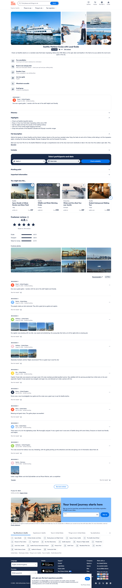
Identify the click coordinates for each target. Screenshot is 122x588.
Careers (89, 566)
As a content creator (102, 566)
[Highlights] (109, 118)
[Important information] (109, 174)
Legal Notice (61, 566)
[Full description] (109, 134)
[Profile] (108, 2)
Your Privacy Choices (63, 571)
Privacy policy (61, 568)
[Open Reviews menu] (109, 285)
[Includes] (109, 150)
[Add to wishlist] (32, 185)
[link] (22, 197)
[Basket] (95, 2)
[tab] (20, 533)
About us (89, 563)
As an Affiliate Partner (102, 568)
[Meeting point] (109, 169)
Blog (88, 568)
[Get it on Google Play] (47, 564)
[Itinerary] (109, 113)
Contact (60, 563)
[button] (65, 49)
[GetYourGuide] (13, 3)
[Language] (102, 2)
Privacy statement (15, 525)
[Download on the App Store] (47, 571)
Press (88, 571)
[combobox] (34, 3)
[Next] (110, 198)
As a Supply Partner (102, 563)
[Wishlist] (88, 2)
